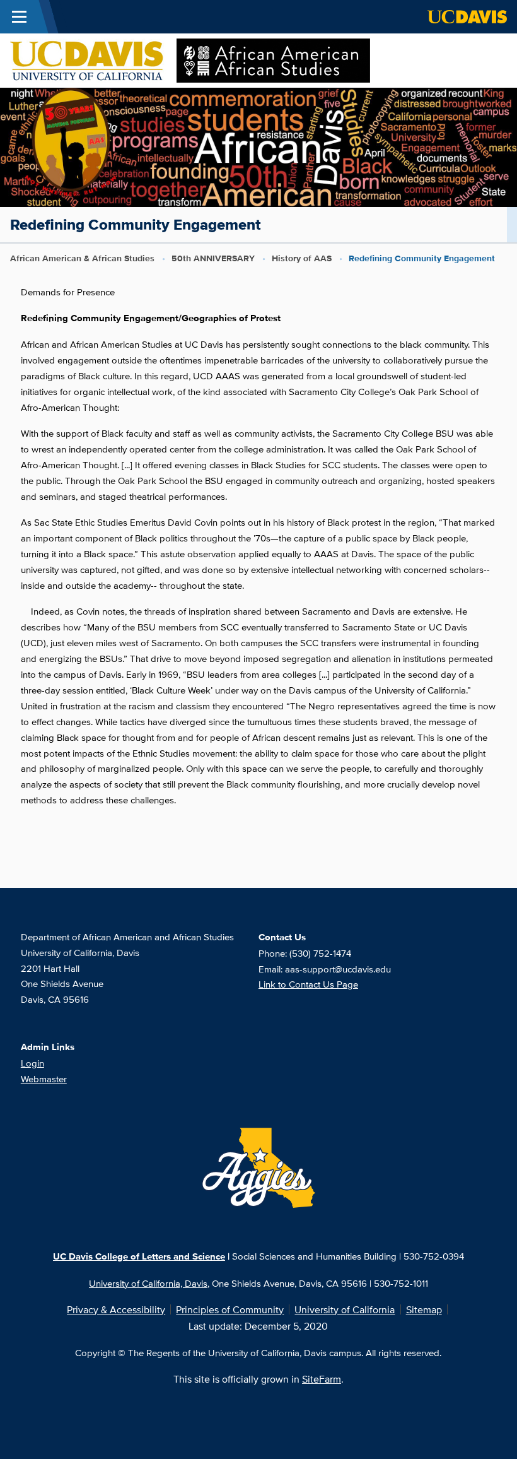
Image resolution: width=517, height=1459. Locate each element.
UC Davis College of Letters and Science (139, 1256)
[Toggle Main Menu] (19, 16)
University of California (344, 1309)
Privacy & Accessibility (116, 1309)
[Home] (190, 59)
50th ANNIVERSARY (213, 258)
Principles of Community (230, 1309)
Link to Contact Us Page (308, 984)
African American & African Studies (82, 258)
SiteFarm (321, 1378)
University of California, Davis (148, 1283)
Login (32, 1063)
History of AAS (302, 258)
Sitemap (424, 1309)
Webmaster (44, 1078)
